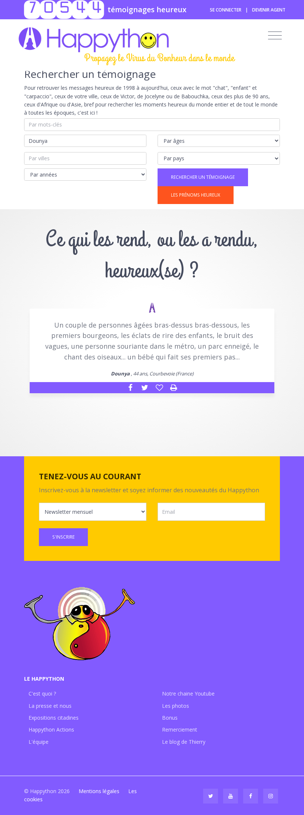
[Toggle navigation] (274, 36)
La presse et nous (50, 705)
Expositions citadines (54, 717)
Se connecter (225, 10)
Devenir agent (268, 10)
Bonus (170, 717)
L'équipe (39, 741)
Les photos (175, 705)
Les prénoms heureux (195, 195)
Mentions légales (99, 791)
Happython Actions (51, 729)
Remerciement (179, 729)
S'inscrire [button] (63, 537)
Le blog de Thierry (183, 741)
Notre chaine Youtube (188, 693)
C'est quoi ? (42, 693)
